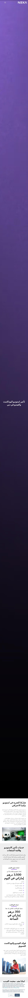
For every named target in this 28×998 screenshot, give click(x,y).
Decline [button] (11, 995)
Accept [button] (17, 995)
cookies (5, 987)
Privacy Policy (16, 987)
